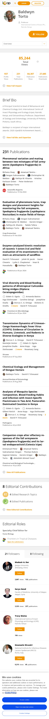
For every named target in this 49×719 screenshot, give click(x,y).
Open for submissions (15, 542)
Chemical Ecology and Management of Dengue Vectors (24, 368)
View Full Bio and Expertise (19, 137)
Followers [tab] (12, 554)
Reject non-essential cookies (24, 707)
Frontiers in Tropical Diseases (22, 538)
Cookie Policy (10, 693)
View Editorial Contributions (19, 509)
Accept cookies (24, 699)
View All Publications (16, 472)
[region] (24, 696)
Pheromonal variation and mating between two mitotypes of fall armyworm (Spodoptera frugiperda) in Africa (24, 163)
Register (37, 3)
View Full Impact (14, 86)
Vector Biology (8, 534)
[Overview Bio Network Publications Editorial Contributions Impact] (24, 44)
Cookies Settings (24, 713)
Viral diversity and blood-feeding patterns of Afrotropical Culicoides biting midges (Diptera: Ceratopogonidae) (23, 287)
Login (24, 3)
